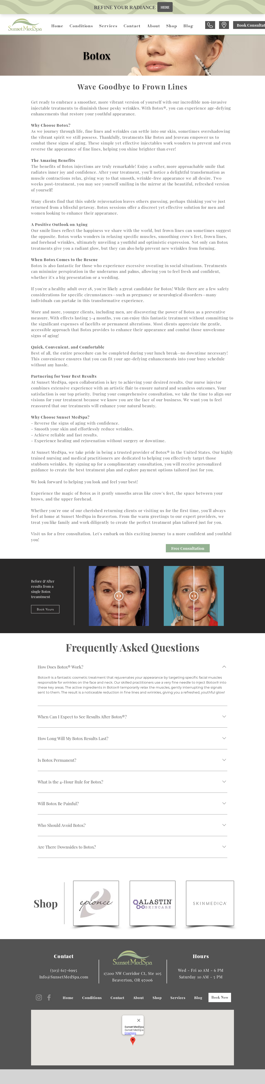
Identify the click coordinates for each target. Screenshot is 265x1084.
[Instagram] (39, 997)
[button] (81, 26)
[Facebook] (49, 997)
